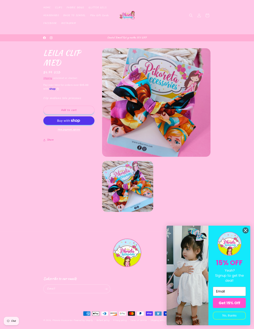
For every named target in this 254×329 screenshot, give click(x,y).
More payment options (69, 129)
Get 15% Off (229, 303)
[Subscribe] (106, 289)
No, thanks (229, 315)
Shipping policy (158, 320)
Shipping (47, 78)
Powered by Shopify (83, 320)
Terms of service (138, 320)
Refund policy (103, 320)
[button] (191, 15)
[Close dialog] (245, 230)
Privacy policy (120, 320)
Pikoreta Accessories (62, 320)
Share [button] (50, 140)
